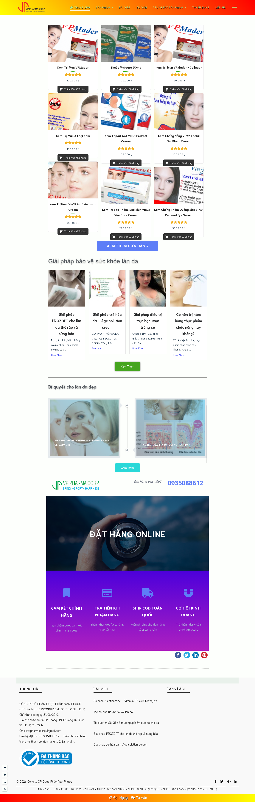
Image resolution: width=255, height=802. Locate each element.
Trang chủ (82, 7)
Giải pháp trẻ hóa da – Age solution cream (107, 320)
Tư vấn (141, 7)
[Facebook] (215, 781)
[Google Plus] (229, 781)
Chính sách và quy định (144, 789)
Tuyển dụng (200, 7)
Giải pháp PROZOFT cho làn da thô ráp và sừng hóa (126, 733)
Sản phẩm (103, 7)
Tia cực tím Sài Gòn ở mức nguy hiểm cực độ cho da (126, 722)
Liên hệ (220, 7)
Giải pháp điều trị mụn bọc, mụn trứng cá (147, 320)
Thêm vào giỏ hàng (75, 89)
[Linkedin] (236, 781)
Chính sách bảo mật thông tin (183, 789)
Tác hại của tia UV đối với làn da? (114, 712)
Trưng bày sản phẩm (168, 7)
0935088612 (50, 736)
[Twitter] (222, 781)
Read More (56, 354)
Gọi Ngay (120, 797)
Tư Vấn (141, 797)
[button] (127, 246)
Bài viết (124, 7)
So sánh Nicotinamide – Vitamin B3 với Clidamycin (125, 701)
